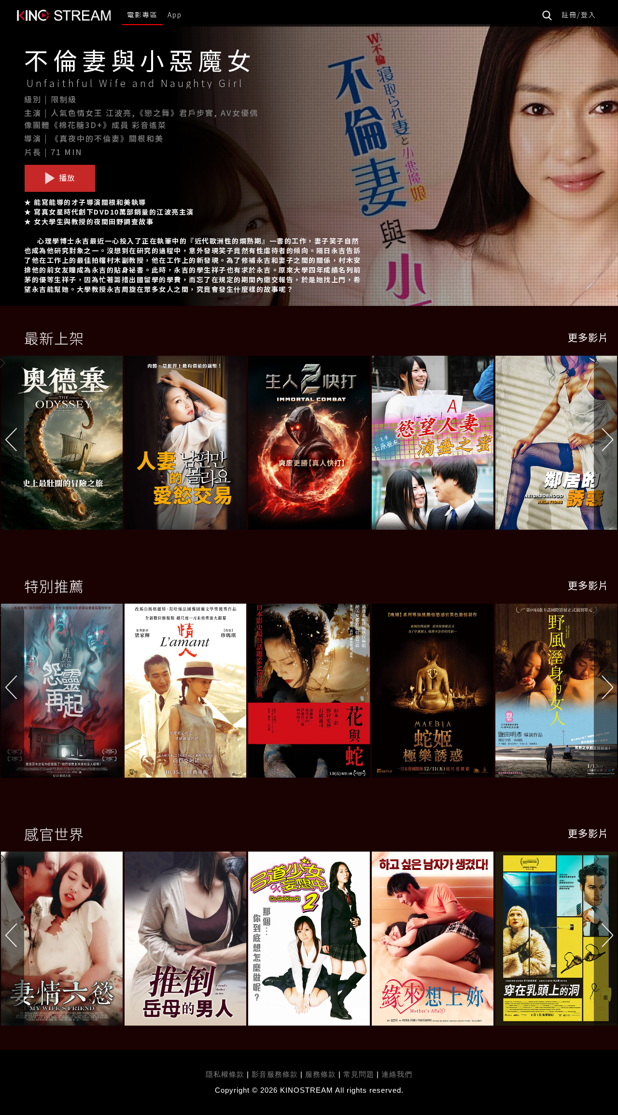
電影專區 (142, 14)
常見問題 (358, 1074)
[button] (606, 445)
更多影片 (588, 337)
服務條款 (321, 1074)
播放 (66, 177)
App (175, 14)
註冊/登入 (579, 14)
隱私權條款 (225, 1074)
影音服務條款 (275, 1074)
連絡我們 (396, 1074)
